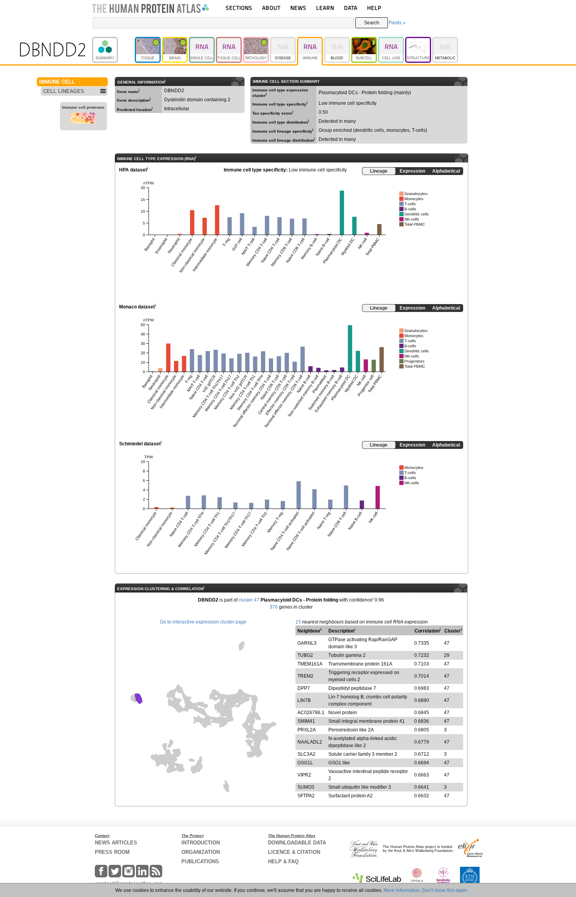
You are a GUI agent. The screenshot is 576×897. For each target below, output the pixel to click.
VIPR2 (304, 775)
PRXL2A (306, 730)
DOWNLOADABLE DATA (297, 843)
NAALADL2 (309, 742)
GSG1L (305, 763)
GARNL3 (307, 643)
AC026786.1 (310, 712)
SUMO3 (305, 787)
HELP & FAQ (283, 861)
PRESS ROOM (112, 852)
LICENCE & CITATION (294, 852)
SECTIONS (239, 8)
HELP (374, 8)
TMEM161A (309, 664)
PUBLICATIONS (200, 861)
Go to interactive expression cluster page (203, 622)
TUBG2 (305, 655)
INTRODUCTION (200, 843)
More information (402, 890)
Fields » (397, 23)
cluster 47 (249, 600)
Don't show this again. (445, 890)
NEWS (298, 8)
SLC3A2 (306, 754)
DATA (350, 8)
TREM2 (305, 676)
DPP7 (303, 688)
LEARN (325, 8)
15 (298, 622)
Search (371, 23)
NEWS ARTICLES (116, 843)
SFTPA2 (306, 796)
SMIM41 (306, 721)
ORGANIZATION (200, 852)
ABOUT (271, 8)
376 (274, 607)
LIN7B (304, 700)
